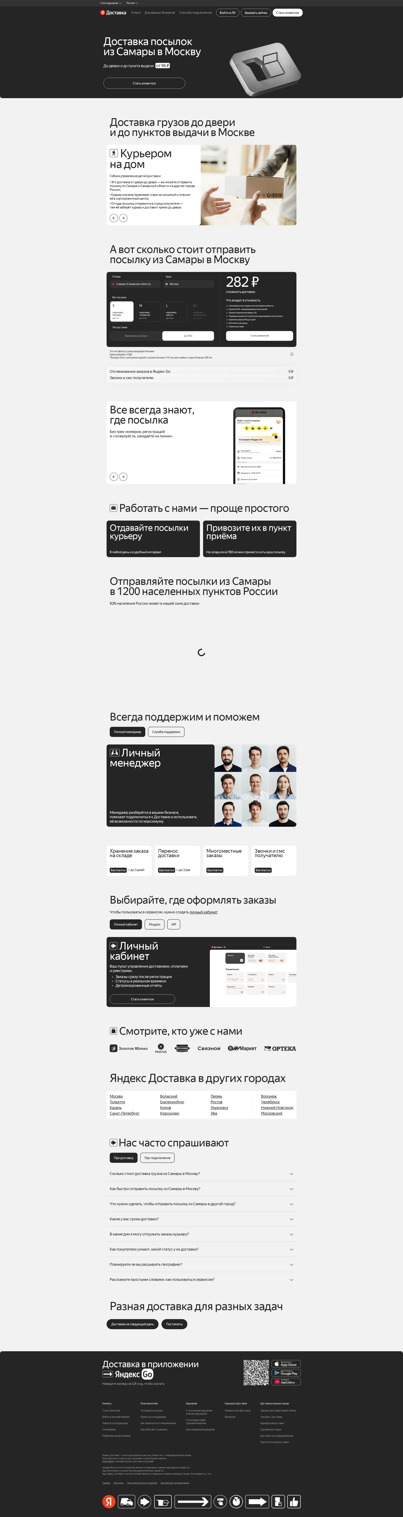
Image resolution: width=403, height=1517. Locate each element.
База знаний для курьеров (200, 1429)
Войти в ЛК (228, 13)
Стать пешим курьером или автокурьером (199, 1412)
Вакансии (230, 1416)
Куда (168, 276)
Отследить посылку (152, 1410)
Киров (165, 1107)
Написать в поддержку (115, 1423)
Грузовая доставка (270, 1429)
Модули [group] (154, 924)
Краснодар (169, 1113)
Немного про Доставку (237, 1410)
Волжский (168, 1096)
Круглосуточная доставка (274, 1442)
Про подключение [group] (157, 1158)
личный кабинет (203, 912)
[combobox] (135, 284)
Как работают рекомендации (175, 1483)
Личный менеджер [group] (127, 732)
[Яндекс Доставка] (113, 12)
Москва (116, 1096)
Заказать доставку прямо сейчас (278, 1410)
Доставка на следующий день (132, 1324)
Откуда (116, 276)
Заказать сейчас (255, 13)
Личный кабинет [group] (126, 924)
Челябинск (270, 1102)
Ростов (216, 1102)
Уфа (214, 1113)
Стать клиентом (287, 13)
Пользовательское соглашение (142, 1483)
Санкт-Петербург (124, 1113)
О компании (109, 1429)
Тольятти (117, 1102)
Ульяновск (219, 1107)
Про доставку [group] (123, 1158)
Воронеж (269, 1096)
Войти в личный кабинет (116, 1416)
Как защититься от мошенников (158, 1423)
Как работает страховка (154, 1429)
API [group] (173, 924)
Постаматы (174, 1324)
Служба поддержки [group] (166, 732)
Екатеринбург (172, 1102)
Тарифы (106, 1483)
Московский (271, 1113)
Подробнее (108, 1461)
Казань (116, 1107)
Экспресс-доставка (271, 1416)
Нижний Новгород (277, 1107)
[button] (123, 218)
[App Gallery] (286, 1381)
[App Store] (286, 1363)
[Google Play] (286, 1372)
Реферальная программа (116, 1435)
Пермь (216, 1096)
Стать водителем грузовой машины (196, 1422)
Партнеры (119, 1483)
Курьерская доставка (272, 1423)
